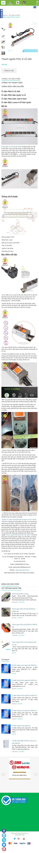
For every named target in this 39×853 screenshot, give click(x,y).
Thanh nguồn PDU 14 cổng (20, 594)
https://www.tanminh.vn (22, 570)
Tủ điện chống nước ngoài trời (21, 725)
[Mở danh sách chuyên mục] (37, 2)
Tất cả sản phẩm (17, 4)
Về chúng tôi (10, 4)
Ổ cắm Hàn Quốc (25, 535)
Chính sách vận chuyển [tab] (13, 86)
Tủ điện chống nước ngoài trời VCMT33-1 (24, 680)
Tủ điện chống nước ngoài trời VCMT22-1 (24, 710)
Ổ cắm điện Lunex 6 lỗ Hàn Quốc (11, 146)
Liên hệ (24, 4)
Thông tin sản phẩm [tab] (10, 79)
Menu (37, 4)
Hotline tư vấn (9, 70)
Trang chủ (4, 15)
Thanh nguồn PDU (12, 535)
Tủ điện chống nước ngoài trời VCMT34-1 (24, 665)
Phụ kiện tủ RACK (14, 15)
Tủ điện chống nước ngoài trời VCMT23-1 (24, 695)
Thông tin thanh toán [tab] (12, 83)
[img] (10, 3)
